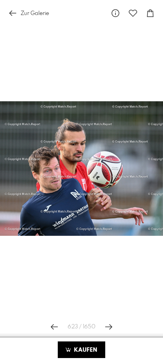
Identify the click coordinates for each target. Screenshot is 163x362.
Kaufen (84, 350)
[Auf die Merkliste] (133, 13)
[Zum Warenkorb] (150, 13)
